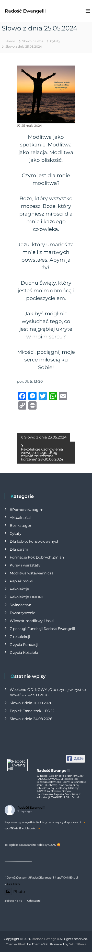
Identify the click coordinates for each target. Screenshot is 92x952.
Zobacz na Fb (13, 900)
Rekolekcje (19, 589)
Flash (22, 944)
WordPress (77, 944)
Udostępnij (34, 900)
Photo (19, 891)
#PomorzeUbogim (26, 509)
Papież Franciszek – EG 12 (32, 711)
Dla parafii (19, 549)
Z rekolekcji (20, 636)
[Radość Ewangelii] (17, 765)
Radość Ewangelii (25, 11)
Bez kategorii (21, 525)
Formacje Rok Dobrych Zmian (37, 557)
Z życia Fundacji (24, 644)
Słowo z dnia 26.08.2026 (31, 703)
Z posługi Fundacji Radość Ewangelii (42, 628)
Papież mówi (21, 581)
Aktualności (20, 517)
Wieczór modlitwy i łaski (32, 620)
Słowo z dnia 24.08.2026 (31, 718)
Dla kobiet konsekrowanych (34, 541)
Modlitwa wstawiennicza (31, 573)
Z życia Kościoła (24, 652)
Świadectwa (20, 605)
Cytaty (55, 41)
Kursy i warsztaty (25, 565)
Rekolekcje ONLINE (27, 597)
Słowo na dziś (32, 41)
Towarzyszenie (22, 613)
